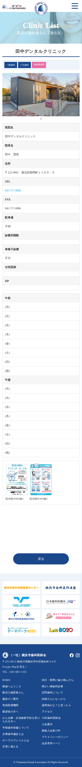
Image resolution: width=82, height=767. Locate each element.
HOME (6, 680)
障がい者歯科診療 (52, 686)
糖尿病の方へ (10, 711)
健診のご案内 (10, 698)
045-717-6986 (13, 190)
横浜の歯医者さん (13, 692)
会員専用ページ (51, 743)
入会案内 (47, 724)
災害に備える (10, 746)
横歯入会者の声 (51, 730)
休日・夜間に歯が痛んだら (58, 680)
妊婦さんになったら (54, 698)
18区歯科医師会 (51, 717)
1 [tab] (41, 119)
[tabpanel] (41, 94)
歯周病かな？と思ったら (56, 705)
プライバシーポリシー (55, 736)
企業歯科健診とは (13, 733)
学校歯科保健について (15, 727)
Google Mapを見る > (14, 666)
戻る (41, 558)
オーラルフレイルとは (15, 740)
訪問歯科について (52, 692)
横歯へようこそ (11, 686)
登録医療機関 (10, 705)
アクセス (47, 711)
